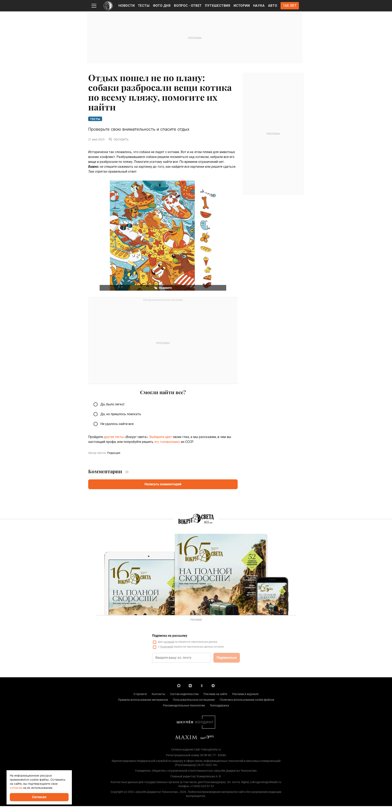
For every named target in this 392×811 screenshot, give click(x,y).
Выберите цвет (160, 437)
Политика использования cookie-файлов (247, 699)
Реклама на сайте (215, 694)
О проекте (140, 694)
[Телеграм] (213, 685)
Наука (259, 6)
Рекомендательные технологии (184, 705)
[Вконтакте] (190, 685)
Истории (242, 6)
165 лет (290, 6)
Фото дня (162, 6)
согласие (169, 641)
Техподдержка (219, 705)
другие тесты (114, 437)
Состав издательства (184, 694)
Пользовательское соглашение (194, 699)
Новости (126, 6)
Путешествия (217, 6)
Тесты (144, 6)
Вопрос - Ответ (188, 6)
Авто (272, 6)
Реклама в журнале (245, 694)
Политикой (166, 646)
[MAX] (178, 685)
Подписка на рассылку (169, 636)
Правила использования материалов (143, 699)
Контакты (158, 694)
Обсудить (121, 139)
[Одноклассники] (201, 685)
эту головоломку (167, 442)
